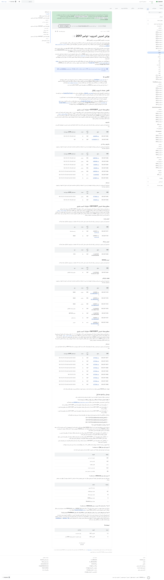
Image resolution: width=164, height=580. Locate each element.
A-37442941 (94, 139)
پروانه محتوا (89, 549)
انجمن (137, 577)
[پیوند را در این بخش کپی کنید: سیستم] (104, 182)
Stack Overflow (45, 567)
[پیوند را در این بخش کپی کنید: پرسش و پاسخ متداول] (95, 394)
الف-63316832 (96, 168)
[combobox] (27, 1)
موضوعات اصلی (140, 8)
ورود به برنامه (4, 1)
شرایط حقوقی (132, 577)
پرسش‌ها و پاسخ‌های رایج (73, 82)
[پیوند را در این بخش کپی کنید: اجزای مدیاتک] (101, 242)
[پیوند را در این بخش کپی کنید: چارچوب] (104, 122)
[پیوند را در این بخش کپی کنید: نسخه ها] (103, 525)
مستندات (160, 5)
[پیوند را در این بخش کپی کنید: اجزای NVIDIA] (100, 260)
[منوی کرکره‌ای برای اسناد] (149, 1)
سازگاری (132, 8)
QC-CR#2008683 (94, 323)
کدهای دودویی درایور (141, 570)
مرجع (111, 8)
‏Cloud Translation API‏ (83, 26)
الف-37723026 (96, 196)
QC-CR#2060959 (94, 299)
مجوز (128, 577)
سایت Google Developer (79, 510)
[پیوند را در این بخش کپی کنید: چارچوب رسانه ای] (99, 144)
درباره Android (142, 577)
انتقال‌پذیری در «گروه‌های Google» (91, 572)
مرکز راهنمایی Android (44, 559)
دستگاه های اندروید (124, 8)
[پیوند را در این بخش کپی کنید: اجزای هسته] (102, 219)
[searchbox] (155, 12)
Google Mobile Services (43, 565)
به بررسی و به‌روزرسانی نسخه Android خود (80, 402)
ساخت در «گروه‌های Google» (91, 570)
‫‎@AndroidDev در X (93, 561)
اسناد (152, 1)
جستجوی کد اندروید (142, 1)
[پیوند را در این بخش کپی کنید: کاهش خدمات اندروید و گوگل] (90, 90)
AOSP (108, 31)
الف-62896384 (96, 161)
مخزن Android (142, 559)
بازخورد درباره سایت (115, 577)
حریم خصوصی (123, 577)
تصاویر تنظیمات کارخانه (141, 567)
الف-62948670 (96, 178)
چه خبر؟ (161, 8)
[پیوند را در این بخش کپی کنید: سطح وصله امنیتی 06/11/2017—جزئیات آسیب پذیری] (75, 331)
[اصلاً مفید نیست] (56, 31)
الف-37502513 (96, 199)
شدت (60, 114)
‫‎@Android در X (94, 559)
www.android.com (44, 563)
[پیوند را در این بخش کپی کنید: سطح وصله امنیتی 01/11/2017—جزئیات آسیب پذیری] (76, 110)
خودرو (116, 8)
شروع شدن (154, 8)
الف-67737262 (96, 357)
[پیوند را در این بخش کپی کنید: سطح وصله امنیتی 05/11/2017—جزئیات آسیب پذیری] (75, 206)
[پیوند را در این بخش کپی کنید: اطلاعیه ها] (102, 77)
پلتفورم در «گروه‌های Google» (91, 567)
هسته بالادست (96, 232)
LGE (68, 518)
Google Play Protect (68, 93)
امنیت (148, 8)
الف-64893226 (96, 171)
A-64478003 (96, 174)
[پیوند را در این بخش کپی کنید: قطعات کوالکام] (101, 278)
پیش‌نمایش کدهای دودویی (141, 565)
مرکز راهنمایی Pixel (45, 561)
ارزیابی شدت (83, 55)
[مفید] (57, 31)
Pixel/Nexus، (58, 518)
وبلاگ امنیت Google (93, 565)
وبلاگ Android (94, 563)
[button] (156, 20)
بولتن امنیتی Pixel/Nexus (99, 79)
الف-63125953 (96, 164)
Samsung (65, 518)
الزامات (144, 561)
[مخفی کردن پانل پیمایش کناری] (148, 577)
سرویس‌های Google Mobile (64, 102)
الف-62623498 (96, 136)
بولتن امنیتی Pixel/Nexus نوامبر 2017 (64, 69)
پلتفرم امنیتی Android (88, 93)
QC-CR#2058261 (93, 293)
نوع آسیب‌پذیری (64, 114)
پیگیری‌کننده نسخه (45, 570)
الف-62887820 (96, 158)
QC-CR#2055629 (95, 319)
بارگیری (144, 563)
